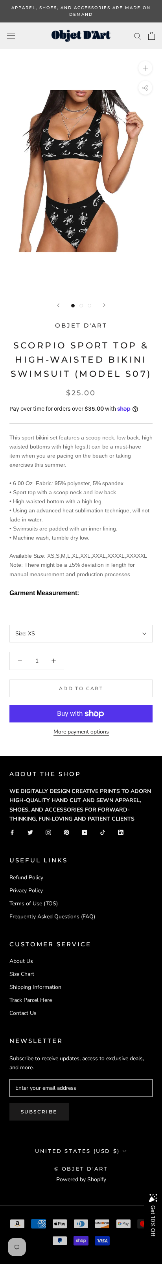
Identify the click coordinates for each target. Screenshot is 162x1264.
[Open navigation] (11, 36)
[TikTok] (102, 832)
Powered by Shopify (81, 1179)
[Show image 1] (73, 305)
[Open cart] (151, 36)
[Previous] (58, 305)
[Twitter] (30, 832)
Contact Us (23, 1013)
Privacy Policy (26, 890)
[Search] (137, 35)
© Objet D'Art (81, 1168)
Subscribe (39, 1112)
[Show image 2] (81, 305)
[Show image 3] (89, 305)
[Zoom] (145, 68)
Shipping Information (35, 987)
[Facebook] (12, 832)
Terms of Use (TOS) (33, 903)
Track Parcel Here (30, 1000)
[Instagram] (48, 832)
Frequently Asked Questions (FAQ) (52, 916)
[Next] (104, 305)
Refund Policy (26, 877)
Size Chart (21, 974)
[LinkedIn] (120, 832)
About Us (21, 961)
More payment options (81, 731)
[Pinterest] (66, 832)
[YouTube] (84, 832)
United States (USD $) (77, 1151)
